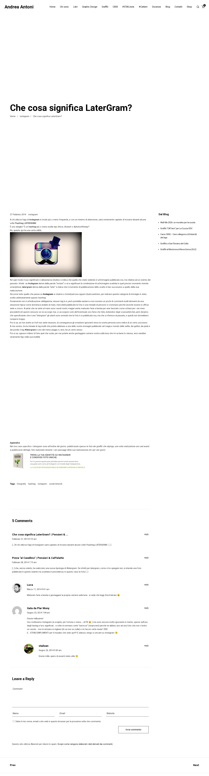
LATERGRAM (30, 223)
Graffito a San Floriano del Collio (174, 243)
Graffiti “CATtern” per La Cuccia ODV (176, 228)
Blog (167, 7)
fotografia (21, 484)
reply (146, 534)
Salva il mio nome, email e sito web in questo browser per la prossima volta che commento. (58, 721)
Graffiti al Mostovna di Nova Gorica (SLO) (178, 249)
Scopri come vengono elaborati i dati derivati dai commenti (85, 744)
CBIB (115, 7)
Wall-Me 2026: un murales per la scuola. (178, 222)
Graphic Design (89, 7)
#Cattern (143, 7)
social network (55, 484)
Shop (189, 7)
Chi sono (64, 7)
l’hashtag (19, 223)
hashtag (32, 226)
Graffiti (105, 7)
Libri (75, 7)
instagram (24, 116)
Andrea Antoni (19, 7)
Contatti (178, 7)
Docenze (156, 7)
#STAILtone (128, 7)
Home (52, 7)
